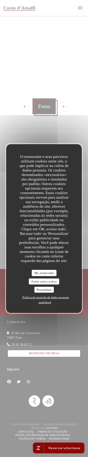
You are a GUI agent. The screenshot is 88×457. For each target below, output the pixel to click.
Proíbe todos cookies (44, 281)
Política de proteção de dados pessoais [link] (45, 297)
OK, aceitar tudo (44, 273)
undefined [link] (45, 302)
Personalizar (44, 289)
